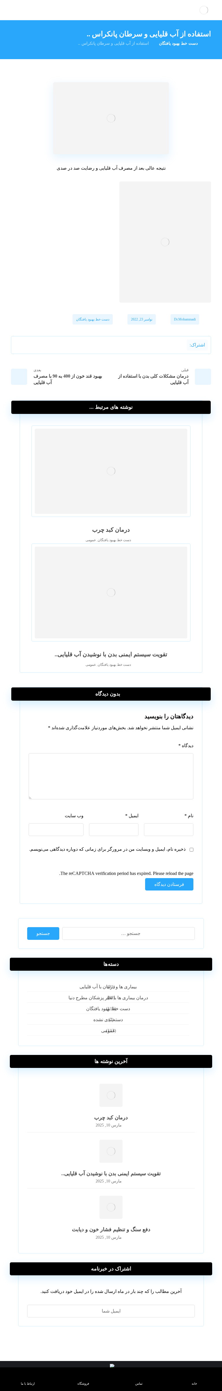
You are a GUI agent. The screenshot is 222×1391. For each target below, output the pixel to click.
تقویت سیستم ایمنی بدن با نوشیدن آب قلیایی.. (111, 1173)
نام (188, 815)
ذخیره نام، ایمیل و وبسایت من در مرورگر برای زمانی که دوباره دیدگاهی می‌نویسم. (107, 849)
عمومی (91, 540)
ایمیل (131, 815)
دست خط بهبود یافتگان (92, 319)
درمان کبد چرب (111, 1117)
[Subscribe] (34, 1311)
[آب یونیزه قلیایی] (204, 10)
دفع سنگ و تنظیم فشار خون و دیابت (111, 1229)
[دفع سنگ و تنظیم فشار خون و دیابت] (111, 1207)
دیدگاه (185, 745)
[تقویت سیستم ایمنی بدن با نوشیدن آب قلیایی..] (111, 1151)
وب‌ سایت (74, 815)
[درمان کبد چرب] (111, 1095)
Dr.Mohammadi (185, 319)
